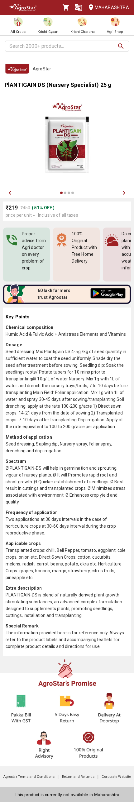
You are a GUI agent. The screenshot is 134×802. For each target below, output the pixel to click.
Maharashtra (112, 7)
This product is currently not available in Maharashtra (67, 794)
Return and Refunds (78, 777)
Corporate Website (116, 777)
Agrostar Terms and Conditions (29, 777)
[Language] (78, 7)
